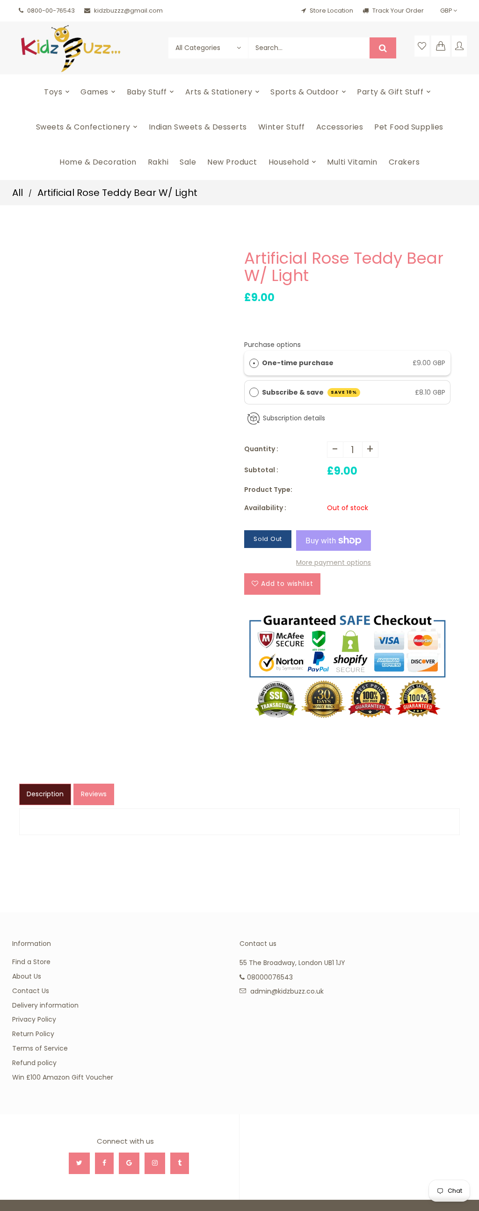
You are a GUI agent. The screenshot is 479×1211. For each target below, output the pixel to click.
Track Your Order (397, 10)
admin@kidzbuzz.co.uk (287, 991)
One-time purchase (298, 363)
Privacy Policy (34, 1019)
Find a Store (31, 961)
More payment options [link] (333, 562)
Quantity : (261, 449)
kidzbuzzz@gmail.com (128, 10)
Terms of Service (40, 1048)
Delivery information (45, 1005)
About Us (26, 976)
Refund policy (34, 1062)
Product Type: (268, 489)
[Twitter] (79, 1163)
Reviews (94, 794)
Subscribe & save (309, 392)
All (17, 192)
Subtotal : (261, 470)
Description (45, 794)
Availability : (265, 507)
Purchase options (272, 344)
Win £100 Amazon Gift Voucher (62, 1077)
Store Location (331, 10)
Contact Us (30, 990)
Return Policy (33, 1033)
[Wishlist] (421, 46)
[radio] (254, 363)
